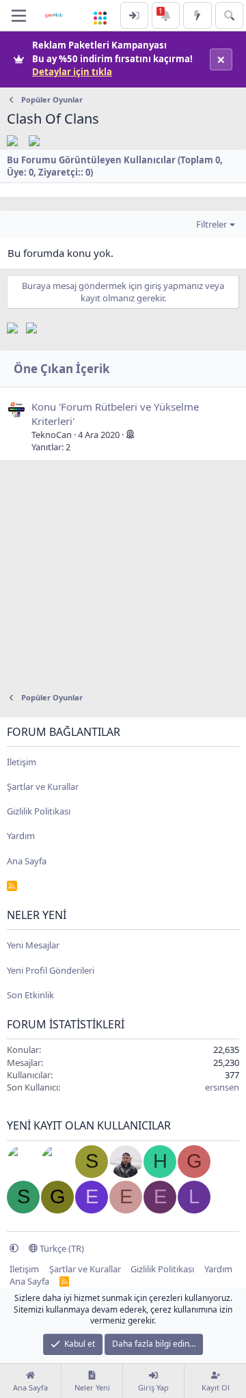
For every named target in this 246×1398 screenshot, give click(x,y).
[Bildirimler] (166, 15)
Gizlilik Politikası (38, 811)
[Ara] (229, 15)
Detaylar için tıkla (72, 72)
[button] (14, 1248)
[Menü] (19, 15)
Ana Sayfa (26, 861)
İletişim (21, 762)
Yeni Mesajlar (33, 945)
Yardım (21, 836)
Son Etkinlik (30, 995)
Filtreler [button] (211, 224)
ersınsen (222, 1087)
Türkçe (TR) (61, 1248)
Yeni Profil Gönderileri (50, 970)
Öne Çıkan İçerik (62, 368)
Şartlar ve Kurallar (43, 786)
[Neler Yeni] (197, 15)
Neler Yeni (36, 914)
